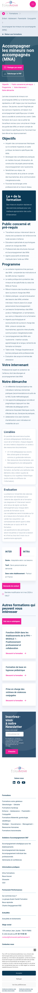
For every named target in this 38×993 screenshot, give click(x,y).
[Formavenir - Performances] (10, 7)
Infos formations (8, 873)
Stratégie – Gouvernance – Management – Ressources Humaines (18, 825)
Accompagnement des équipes (13, 850)
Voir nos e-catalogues (11, 621)
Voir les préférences (19, 985)
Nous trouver (7, 876)
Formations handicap (10, 808)
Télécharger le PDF (14, 74)
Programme (6, 87)
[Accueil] (3, 13)
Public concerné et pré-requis (22, 84)
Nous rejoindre (7, 902)
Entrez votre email (11, 730)
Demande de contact (11, 586)
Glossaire (5, 880)
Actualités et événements (11, 919)
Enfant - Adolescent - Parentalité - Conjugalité (19, 18)
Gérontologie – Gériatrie (11, 805)
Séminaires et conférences (12, 860)
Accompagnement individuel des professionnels (14, 855)
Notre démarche (8, 90)
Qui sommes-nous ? (9, 896)
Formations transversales (11, 831)
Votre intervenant (20, 87)
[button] (35, 950)
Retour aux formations (13, 34)
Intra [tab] (26, 551)
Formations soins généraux (12, 801)
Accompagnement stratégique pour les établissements (16, 845)
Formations (13, 14)
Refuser (19, 979)
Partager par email (14, 67)
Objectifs (5, 84)
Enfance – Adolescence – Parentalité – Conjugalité (16, 812)
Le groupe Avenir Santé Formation (14, 899)
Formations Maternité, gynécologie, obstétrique (15, 819)
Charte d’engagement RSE (11, 906)
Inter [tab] (8, 551)
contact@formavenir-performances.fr (16, 937)
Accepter (19, 973)
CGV (3, 883)
